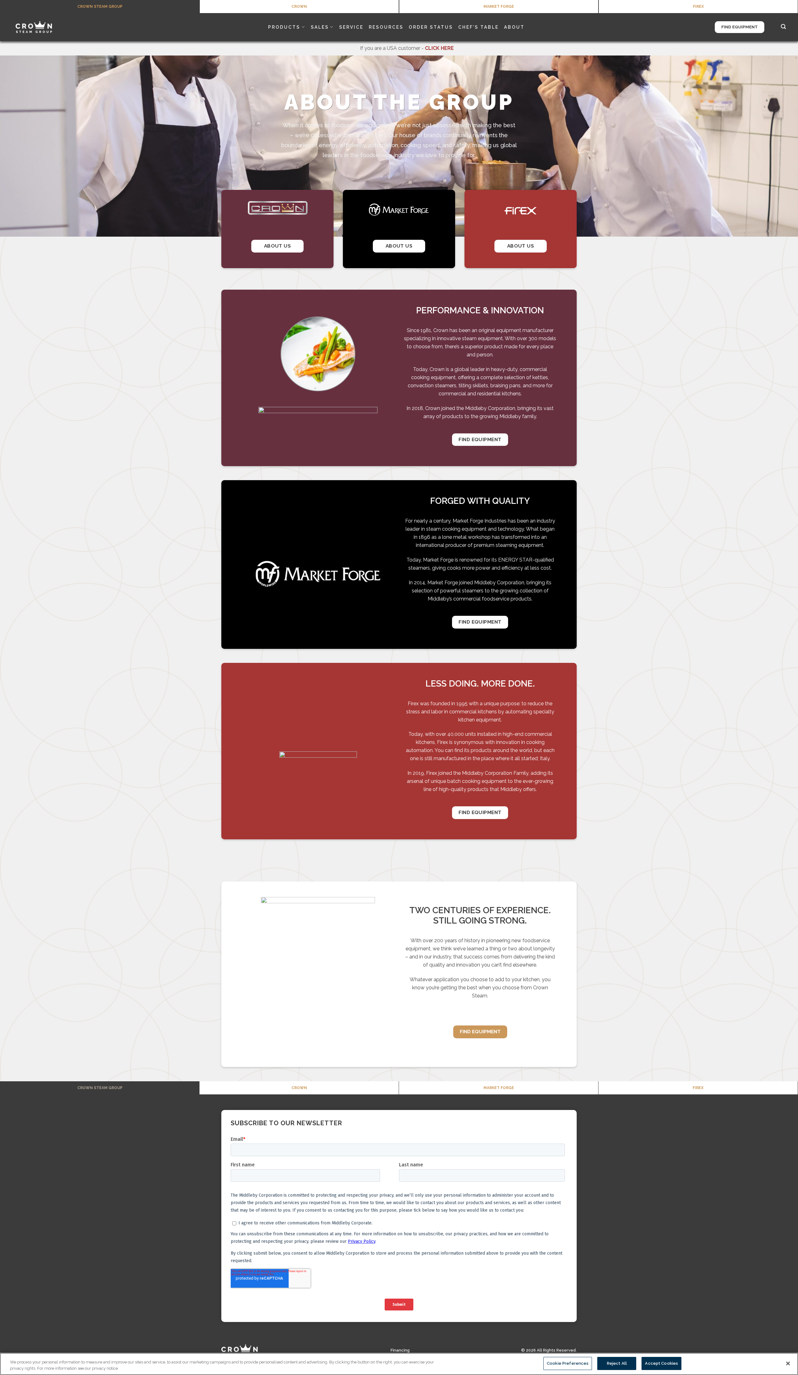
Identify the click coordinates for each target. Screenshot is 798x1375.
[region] (399, 1364)
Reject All (617, 1363)
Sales (320, 27)
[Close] (788, 1363)
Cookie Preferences (568, 1363)
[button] (784, 27)
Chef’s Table (478, 27)
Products (284, 27)
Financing (400, 1350)
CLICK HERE (439, 48)
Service (351, 27)
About (514, 27)
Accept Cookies (661, 1363)
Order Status (431, 27)
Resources (386, 27)
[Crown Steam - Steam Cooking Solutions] (42, 27)
